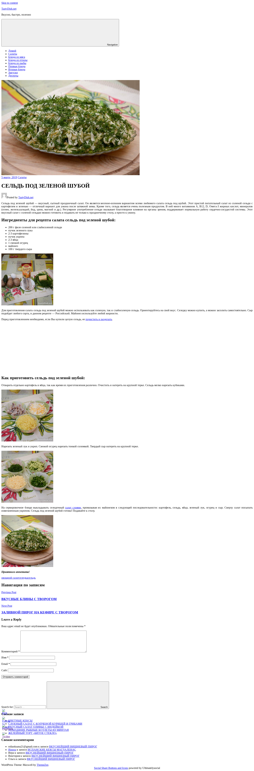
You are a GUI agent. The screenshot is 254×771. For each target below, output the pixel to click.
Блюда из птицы (17, 60)
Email (5, 663)
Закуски (13, 72)
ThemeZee (42, 764)
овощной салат (10, 577)
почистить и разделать (99, 319)
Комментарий (10, 651)
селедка (23, 577)
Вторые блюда (16, 69)
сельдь (32, 577)
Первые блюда (16, 66)
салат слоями (73, 507)
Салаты (12, 53)
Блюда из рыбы (17, 63)
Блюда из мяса (16, 57)
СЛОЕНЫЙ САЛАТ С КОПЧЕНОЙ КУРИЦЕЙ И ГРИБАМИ (45, 723)
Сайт (4, 670)
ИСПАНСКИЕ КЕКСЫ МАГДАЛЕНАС (52, 749)
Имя (4, 657)
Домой (12, 50)
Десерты (13, 75)
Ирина (12, 749)
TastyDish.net (8, 8)
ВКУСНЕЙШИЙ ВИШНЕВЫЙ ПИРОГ (73, 746)
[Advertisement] (127, 348)
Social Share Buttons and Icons (111, 768)
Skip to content (9, 2)
